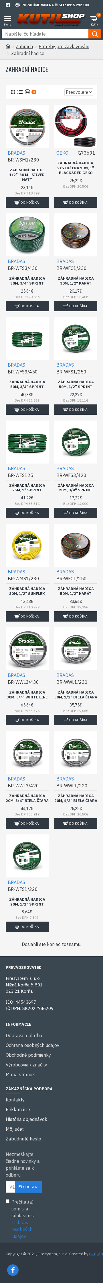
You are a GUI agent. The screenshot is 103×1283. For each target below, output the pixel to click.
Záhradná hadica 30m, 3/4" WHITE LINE (27, 695)
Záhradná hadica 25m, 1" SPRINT (27, 488)
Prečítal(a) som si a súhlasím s (22, 1219)
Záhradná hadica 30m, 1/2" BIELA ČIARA (75, 695)
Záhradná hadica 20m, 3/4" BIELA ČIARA (27, 798)
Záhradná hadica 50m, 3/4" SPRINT (27, 384)
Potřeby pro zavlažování (64, 46)
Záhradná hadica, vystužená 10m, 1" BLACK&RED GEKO (75, 168)
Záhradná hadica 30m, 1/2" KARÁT (76, 281)
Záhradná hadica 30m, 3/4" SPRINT (27, 281)
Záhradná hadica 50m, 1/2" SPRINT (76, 384)
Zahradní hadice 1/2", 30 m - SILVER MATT (27, 175)
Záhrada (24, 46)
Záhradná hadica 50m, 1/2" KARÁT (76, 591)
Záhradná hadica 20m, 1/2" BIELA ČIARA (75, 798)
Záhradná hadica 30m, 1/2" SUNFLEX (27, 591)
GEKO (62, 153)
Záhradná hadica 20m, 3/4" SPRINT (76, 488)
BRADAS (16, 153)
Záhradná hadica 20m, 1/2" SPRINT (27, 902)
